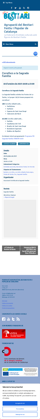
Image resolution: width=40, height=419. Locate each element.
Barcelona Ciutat (21, 167)
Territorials (31, 167)
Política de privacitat (7, 303)
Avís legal (4, 301)
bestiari (6, 172)
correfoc (12, 172)
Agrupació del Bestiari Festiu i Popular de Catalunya (18, 28)
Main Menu (9, 44)
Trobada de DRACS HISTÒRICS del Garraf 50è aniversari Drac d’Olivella (29, 250)
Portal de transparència (8, 308)
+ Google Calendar (9, 143)
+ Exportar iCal (24, 143)
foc (15, 174)
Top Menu (9, 3)
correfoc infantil (20, 172)
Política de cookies (7, 305)
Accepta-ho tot (20, 403)
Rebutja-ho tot (20, 414)
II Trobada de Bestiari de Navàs (10, 248)
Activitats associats (10, 167)
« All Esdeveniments (8, 62)
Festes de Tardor (9, 174)
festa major (29, 172)
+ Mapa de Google (9, 197)
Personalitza (20, 409)
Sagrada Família (22, 174)
